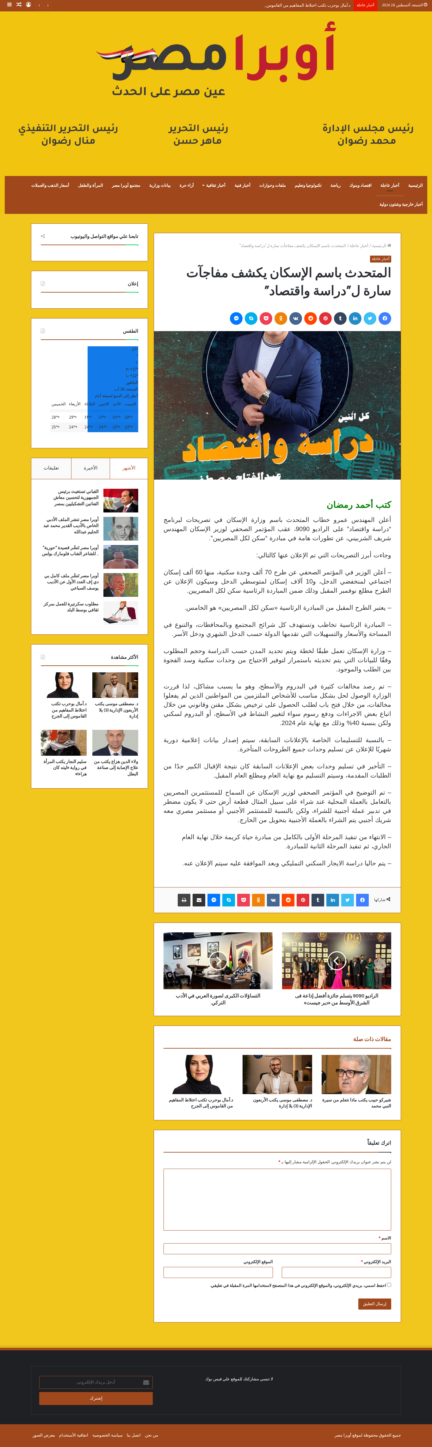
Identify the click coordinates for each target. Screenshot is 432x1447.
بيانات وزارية (160, 185)
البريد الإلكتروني (376, 1262)
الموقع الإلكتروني (258, 1262)
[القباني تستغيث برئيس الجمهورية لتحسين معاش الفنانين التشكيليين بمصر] (120, 500)
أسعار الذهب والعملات (50, 185)
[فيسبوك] (385, 318)
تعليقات (51, 468)
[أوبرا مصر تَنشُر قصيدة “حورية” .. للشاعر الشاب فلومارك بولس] (120, 557)
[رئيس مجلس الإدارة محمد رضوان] (216, 87)
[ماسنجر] (236, 318)
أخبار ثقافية (215, 185)
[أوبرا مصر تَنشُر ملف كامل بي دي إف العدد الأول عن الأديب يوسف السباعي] (120, 585)
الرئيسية (415, 185)
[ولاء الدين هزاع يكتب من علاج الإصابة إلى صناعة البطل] (115, 743)
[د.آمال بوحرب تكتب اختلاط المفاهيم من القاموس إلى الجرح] (198, 1074)
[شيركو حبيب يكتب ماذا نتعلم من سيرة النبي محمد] (356, 1074)
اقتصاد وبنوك (360, 185)
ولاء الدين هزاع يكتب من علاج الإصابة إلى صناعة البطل (116, 768)
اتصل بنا (134, 1435)
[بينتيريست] (325, 318)
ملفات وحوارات (272, 185)
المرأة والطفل (90, 185)
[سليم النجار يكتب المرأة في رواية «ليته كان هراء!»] (64, 743)
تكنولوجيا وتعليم (308, 185)
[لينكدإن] (355, 318)
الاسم (385, 1238)
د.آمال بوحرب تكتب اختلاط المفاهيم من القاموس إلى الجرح (299, 5)
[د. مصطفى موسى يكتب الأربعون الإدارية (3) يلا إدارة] (277, 1074)
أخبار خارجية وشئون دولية (401, 204)
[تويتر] (370, 318)
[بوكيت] (266, 318)
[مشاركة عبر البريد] (199, 900)
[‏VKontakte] (295, 318)
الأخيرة (90, 468)
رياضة (335, 185)
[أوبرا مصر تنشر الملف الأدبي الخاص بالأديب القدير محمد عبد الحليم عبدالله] (120, 529)
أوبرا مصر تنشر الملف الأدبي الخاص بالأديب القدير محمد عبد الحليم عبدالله (71, 526)
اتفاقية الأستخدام (73, 1435)
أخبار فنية (242, 185)
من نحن (151, 1435)
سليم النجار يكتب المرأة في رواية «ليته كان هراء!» (65, 768)
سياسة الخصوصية (107, 1435)
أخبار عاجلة (389, 185)
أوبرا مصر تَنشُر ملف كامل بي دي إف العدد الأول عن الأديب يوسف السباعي (71, 582)
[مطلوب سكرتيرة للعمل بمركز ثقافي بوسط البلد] (120, 613)
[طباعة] (184, 900)
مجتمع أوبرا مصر (126, 185)
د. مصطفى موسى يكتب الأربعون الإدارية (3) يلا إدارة (116, 710)
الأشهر (128, 468)
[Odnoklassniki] (281, 318)
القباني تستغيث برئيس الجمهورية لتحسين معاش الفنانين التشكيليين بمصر (76, 497)
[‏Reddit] (310, 318)
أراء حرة (187, 185)
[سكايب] (251, 318)
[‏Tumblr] (340, 318)
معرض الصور (44, 1435)
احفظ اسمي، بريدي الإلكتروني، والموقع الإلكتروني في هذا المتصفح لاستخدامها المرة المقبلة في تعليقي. (298, 1285)
